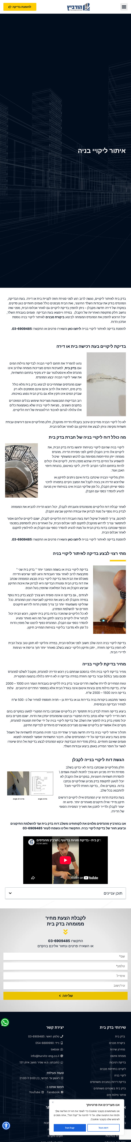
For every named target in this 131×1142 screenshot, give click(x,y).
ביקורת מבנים (55, 317)
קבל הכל (69, 1127)
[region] (86, 1117)
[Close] (53, 1102)
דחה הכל (103, 1127)
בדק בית (70, 368)
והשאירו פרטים (57, 328)
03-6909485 (22, 328)
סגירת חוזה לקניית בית (52, 298)
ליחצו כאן (74, 328)
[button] (124, 6)
